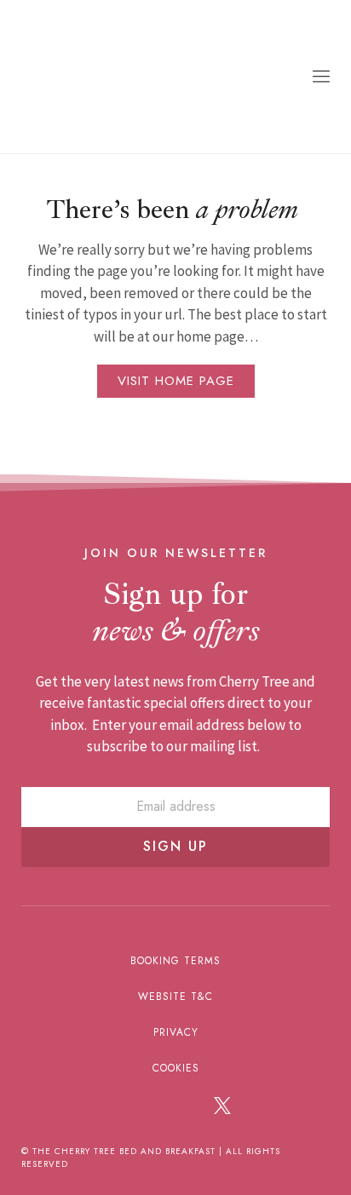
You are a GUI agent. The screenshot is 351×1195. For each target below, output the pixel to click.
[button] (321, 77)
